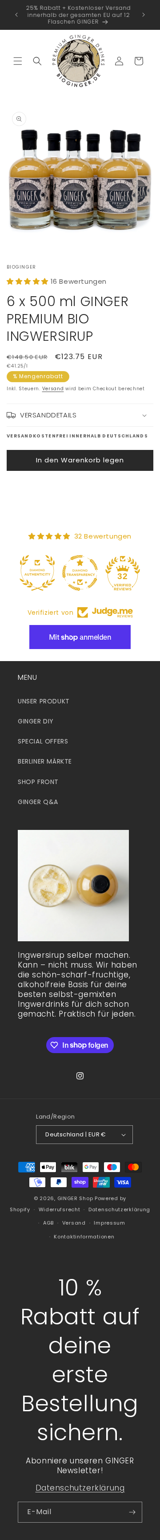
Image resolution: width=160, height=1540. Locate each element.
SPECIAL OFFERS (43, 741)
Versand (53, 388)
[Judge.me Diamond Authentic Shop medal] (37, 573)
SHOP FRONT (38, 781)
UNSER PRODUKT (44, 701)
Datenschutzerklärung (119, 1209)
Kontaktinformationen (84, 1236)
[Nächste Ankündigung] (143, 15)
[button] (18, 61)
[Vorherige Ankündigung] (16, 15)
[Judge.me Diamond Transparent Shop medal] (80, 573)
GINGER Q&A (38, 801)
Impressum (109, 1222)
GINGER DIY (36, 721)
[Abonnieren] (132, 1512)
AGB (48, 1222)
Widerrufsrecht (59, 1209)
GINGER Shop (75, 1198)
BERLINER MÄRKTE (45, 761)
